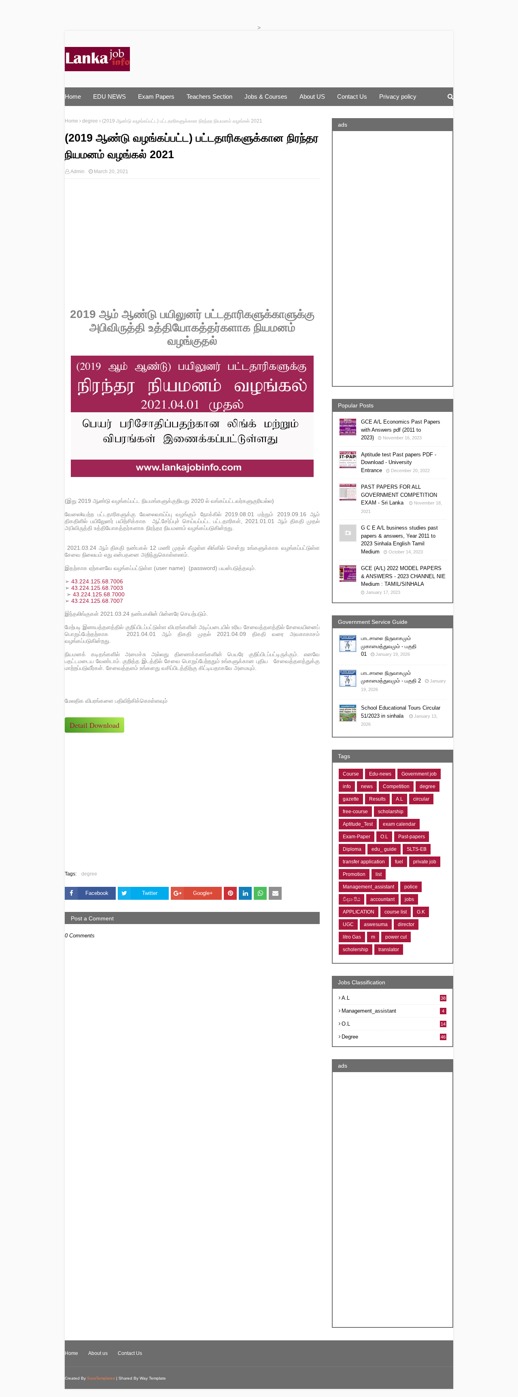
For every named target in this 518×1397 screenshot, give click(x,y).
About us (98, 1353)
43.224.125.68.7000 (99, 594)
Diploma (352, 849)
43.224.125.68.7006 (97, 581)
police (411, 887)
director (406, 924)
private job (424, 862)
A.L (399, 799)
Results (377, 799)
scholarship (390, 811)
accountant (382, 899)
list (379, 874)
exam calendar (399, 824)
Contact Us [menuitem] (352, 96)
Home (71, 121)
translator (388, 949)
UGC (348, 924)
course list (395, 912)
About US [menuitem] (312, 96)
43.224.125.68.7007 (97, 601)
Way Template (153, 1378)
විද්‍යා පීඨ (351, 899)
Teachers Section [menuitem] (209, 96)
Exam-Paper (356, 836)
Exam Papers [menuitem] (156, 96)
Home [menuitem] (73, 96)
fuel (399, 862)
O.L (384, 836)
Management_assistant (368, 887)
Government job (419, 774)
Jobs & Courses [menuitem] (265, 96)
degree (90, 121)
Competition (396, 786)
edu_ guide (384, 849)
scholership (355, 949)
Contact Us (130, 1353)
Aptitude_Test (358, 824)
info (347, 786)
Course (351, 774)
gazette (351, 799)
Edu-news (380, 774)
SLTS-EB (417, 849)
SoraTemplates (101, 1378)
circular (421, 799)
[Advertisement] (192, 243)
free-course (355, 811)
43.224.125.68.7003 (97, 588)
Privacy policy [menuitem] (397, 96)
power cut (396, 937)
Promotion (354, 874)
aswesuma (376, 924)
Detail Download (94, 725)
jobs (409, 899)
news (367, 786)
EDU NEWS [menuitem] (109, 96)
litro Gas (352, 937)
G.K (421, 912)
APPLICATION (358, 912)
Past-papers (411, 836)
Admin (77, 171)
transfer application (364, 862)
